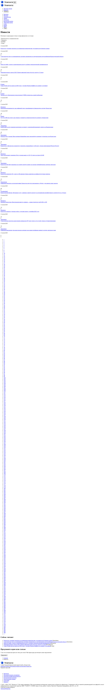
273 (5, 617)
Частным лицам (8, 8)
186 (5, 497)
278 (5, 624)
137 (5, 429)
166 (5, 469)
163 (5, 465)
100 (5, 378)
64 (4, 328)
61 (4, 324)
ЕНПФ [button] (3, 41)
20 (4, 267)
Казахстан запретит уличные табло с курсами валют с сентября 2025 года (20, 211)
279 (5, 625)
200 (5, 516)
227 (5, 553)
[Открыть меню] (14, 2)
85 (4, 357)
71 (4, 337)
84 (4, 355)
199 (5, 515)
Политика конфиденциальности (12, 676)
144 (5, 438)
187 (5, 498)
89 (4, 362)
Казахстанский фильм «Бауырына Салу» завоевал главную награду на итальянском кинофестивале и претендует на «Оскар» (33, 192)
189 (5, 501)
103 (5, 382)
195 (5, 509)
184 (5, 494)
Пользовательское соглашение (12, 675)
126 (5, 414)
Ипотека (6, 15)
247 (5, 581)
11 (4, 254)
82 (4, 353)
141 (5, 434)
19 (4, 265)
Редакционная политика (10, 677)
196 (5, 510)
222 (5, 546)
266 (5, 607)
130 (5, 419)
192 (5, 505)
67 (4, 332)
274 (5, 618)
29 (4, 279)
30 (4, 281)
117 (4, 401)
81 (4, 351)
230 (5, 557)
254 (5, 591)
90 (4, 364)
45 (4, 301)
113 (4, 396)
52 (4, 311)
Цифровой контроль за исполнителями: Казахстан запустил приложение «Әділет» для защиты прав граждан (29, 183)
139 (5, 431)
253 (5, 589)
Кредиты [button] (4, 40)
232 (5, 560)
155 (5, 454)
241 (5, 573)
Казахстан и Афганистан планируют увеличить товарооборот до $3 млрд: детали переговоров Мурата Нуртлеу (30, 145)
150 (5, 447)
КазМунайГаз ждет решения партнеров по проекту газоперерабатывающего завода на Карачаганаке (27, 127)
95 (4, 371)
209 (5, 528)
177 (5, 484)
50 (4, 308)
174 (5, 480)
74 (4, 342)
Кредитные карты (8, 21)
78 (4, 347)
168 (5, 472)
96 (4, 372)
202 (5, 519)
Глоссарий (6, 680)
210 (5, 530)
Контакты (6, 673)
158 (5, 458)
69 (4, 335)
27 (4, 276)
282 (5, 629)
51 (4, 310)
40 (4, 294)
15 (4, 260)
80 (4, 350)
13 (4, 257)
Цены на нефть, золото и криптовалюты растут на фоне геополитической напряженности (24, 64)
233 (5, 562)
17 (4, 263)
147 (5, 443)
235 (5, 564)
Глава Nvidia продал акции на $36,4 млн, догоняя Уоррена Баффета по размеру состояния (24, 85)
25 (4, 274)
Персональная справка (10, 679)
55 (4, 315)
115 (4, 398)
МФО (5, 26)
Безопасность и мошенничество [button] (10, 38)
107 (5, 387)
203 (5, 520)
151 (5, 448)
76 (4, 344)
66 (4, 330)
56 (4, 317)
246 (5, 580)
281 (5, 628)
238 (5, 569)
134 (5, 425)
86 (4, 358)
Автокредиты (7, 17)
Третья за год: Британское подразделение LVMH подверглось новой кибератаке (22, 95)
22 (4, 270)
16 (4, 261)
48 (4, 306)
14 (4, 258)
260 (5, 599)
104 (5, 383)
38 (4, 292)
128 (5, 416)
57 (4, 318)
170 (5, 474)
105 (5, 384)
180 (5, 488)
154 (5, 452)
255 (5, 592)
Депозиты (6, 19)
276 (5, 621)
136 (5, 427)
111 (4, 393)
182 (5, 491)
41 (4, 296)
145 (5, 440)
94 (4, 369)
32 (4, 283)
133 (5, 423)
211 (4, 531)
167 (5, 470)
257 (5, 595)
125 (5, 412)
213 (5, 534)
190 (5, 502)
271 (5, 614)
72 (4, 339)
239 (5, 570)
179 (5, 487)
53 (4, 312)
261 (5, 600)
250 (5, 585)
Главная (6, 658)
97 (4, 373)
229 (5, 556)
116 (4, 400)
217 (5, 539)
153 (5, 451)
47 (4, 304)
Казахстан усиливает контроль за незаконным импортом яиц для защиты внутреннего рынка (25, 48)
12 (4, 256)
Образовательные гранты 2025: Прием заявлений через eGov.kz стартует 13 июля (22, 72)
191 (5, 503)
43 (4, 299)
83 (4, 354)
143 (5, 437)
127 (5, 415)
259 (5, 598)
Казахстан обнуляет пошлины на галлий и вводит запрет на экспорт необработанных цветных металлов (28, 164)
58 (4, 319)
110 (4, 391)
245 (5, 578)
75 (4, 343)
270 (5, 613)
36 (4, 289)
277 (5, 622)
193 (5, 506)
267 (5, 609)
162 (5, 463)
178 (5, 485)
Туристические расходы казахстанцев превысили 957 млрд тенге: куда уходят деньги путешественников (28, 221)
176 (5, 483)
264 (5, 604)
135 (5, 426)
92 (4, 366)
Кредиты (6, 14)
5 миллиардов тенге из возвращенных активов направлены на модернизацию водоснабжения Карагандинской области (32, 56)
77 (4, 346)
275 (5, 620)
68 (4, 333)
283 (5, 631)
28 (4, 278)
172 (5, 477)
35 (4, 288)
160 (5, 461)
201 (5, 517)
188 (5, 499)
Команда (6, 682)
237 (5, 567)
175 (5, 481)
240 (5, 571)
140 (5, 433)
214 (5, 535)
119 (4, 404)
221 (5, 545)
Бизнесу (6, 11)
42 (4, 297)
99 (4, 376)
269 (5, 611)
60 (4, 322)
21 (4, 268)
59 (4, 321)
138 (5, 430)
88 (4, 361)
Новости (6, 10)
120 (5, 405)
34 (4, 286)
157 (5, 456)
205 (5, 523)
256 (5, 593)
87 (4, 360)
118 (4, 402)
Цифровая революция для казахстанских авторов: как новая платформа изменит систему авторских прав (28, 230)
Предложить (4, 655)
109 (5, 390)
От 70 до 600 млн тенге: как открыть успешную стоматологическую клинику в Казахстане (24, 117)
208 (5, 527)
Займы (5, 18)
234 (5, 563)
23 (4, 271)
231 (5, 559)
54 (4, 314)
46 (4, 303)
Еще (5, 28)
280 (5, 627)
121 (5, 407)
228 (5, 555)
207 (5, 526)
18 (4, 264)
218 (5, 541)
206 (5, 524)
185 (5, 495)
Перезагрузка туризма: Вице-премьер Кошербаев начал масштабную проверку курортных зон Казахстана (28, 136)
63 (4, 326)
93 (4, 368)
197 (5, 512)
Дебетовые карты (8, 22)
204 (5, 521)
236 (5, 566)
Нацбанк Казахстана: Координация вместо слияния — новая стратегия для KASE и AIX (24, 202)
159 (5, 459)
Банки (5, 25)
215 (5, 537)
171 (5, 476)
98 (4, 375)
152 (5, 449)
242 (5, 574)
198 (5, 513)
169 (5, 473)
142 (5, 436)
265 (5, 606)
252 (5, 588)
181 (5, 490)
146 (5, 441)
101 (5, 379)
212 (5, 533)
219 (5, 542)
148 (5, 444)
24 (4, 272)
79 (4, 348)
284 (5, 632)
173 (5, 479)
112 (4, 394)
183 (5, 492)
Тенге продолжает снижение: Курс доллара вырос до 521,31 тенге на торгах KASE (22, 155)
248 (5, 582)
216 (5, 538)
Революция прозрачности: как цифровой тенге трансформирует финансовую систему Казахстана (26, 108)
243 (5, 575)
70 (4, 336)
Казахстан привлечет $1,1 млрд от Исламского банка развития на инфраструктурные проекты (25, 174)
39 (4, 293)
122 (5, 408)
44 (4, 300)
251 (5, 587)
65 (4, 329)
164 (5, 466)
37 (4, 290)
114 (4, 397)
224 (5, 549)
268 (5, 610)
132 (5, 422)
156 (5, 455)
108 (5, 389)
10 (4, 253)
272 (5, 616)
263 (5, 603)
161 (5, 462)
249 (5, 584)
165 (5, 467)
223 (5, 548)
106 (5, 386)
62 (4, 325)
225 (5, 551)
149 (5, 445)
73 (4, 340)
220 (5, 544)
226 (5, 552)
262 (5, 602)
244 (5, 577)
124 (5, 411)
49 (4, 307)
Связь (5, 24)
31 (4, 282)
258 (5, 596)
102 (5, 380)
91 (4, 365)
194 (5, 508)
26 (4, 275)
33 (4, 285)
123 (5, 409)
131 (5, 420)
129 (5, 418)
